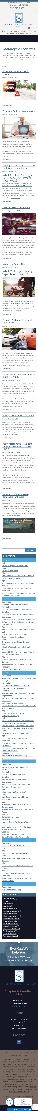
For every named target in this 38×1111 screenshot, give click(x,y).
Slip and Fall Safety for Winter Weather (16, 837)
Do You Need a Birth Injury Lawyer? (14, 723)
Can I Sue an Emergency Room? (13, 713)
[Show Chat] (30, 1109)
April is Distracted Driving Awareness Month (18, 583)
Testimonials (13, 1055)
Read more (7, 105)
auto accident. (15, 198)
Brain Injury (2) (8, 906)
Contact (20, 1055)
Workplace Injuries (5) (10, 936)
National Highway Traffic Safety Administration (17, 186)
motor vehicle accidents (22, 456)
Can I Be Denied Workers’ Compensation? (17, 588)
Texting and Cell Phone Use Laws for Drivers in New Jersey (18, 166)
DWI (31, 240)
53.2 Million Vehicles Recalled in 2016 (16, 873)
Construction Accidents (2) (12, 911)
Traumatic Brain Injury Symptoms (18, 111)
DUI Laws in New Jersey (10, 817)
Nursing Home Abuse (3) (11, 919)
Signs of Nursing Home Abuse (13, 637)
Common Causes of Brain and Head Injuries (18, 615)
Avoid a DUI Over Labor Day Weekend (15, 853)
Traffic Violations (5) (10, 931)
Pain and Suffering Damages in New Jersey (18, 726)
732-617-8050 (17, 8)
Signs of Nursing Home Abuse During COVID (18, 630)
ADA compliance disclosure (19, 1092)
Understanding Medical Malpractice (15, 605)
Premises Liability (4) (10, 924)
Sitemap (26, 1055)
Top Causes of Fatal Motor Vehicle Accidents (18, 728)
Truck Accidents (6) (9, 933)
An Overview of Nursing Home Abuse (15, 635)
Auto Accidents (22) (10, 899)
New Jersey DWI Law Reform (16, 207)
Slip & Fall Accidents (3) (11, 929)
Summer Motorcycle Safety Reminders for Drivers (15, 495)
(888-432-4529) (19, 1022)
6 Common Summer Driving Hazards (15, 642)
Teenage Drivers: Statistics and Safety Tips (17, 780)
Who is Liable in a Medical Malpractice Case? (18, 693)
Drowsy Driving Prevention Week (18, 415)
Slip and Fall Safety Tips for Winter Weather (18, 664)
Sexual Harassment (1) (11, 926)
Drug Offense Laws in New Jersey (14, 738)
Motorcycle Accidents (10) (12, 916)
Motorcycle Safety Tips (13, 264)
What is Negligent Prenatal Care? (14, 792)
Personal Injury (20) (10, 921)
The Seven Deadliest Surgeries (13, 834)
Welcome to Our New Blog (11, 890)
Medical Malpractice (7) (11, 914)
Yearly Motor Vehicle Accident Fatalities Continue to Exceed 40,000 (17, 446)
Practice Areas (13, 1053)
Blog (35, 1053)
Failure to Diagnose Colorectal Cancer (16, 733)
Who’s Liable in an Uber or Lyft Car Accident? (18, 721)
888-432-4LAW (22, 1019)
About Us (4, 1053)
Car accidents (6, 353)
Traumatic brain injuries (9, 142)
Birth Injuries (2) (8, 904)
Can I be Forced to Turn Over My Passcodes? (18, 620)
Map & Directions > (19, 1006)
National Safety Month (10, 571)
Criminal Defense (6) (10, 909)
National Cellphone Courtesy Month (15, 566)
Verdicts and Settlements (25, 1053)
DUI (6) (5, 901)
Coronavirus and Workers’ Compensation (17, 610)
